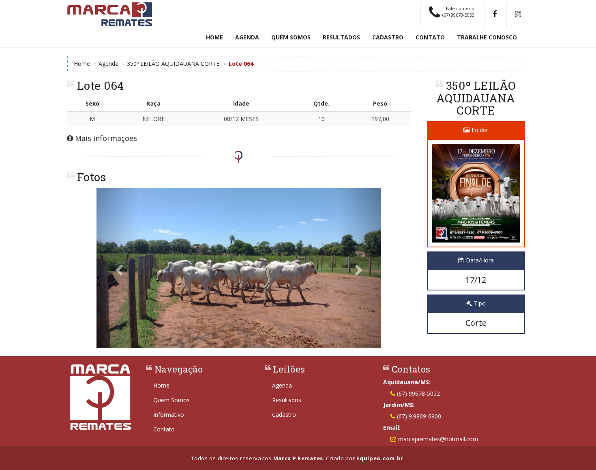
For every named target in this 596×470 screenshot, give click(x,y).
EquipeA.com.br (379, 458)
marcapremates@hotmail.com (438, 439)
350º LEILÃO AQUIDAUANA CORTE (173, 63)
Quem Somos (291, 37)
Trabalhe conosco (487, 37)
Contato (430, 37)
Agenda (247, 37)
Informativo (168, 414)
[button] (117, 268)
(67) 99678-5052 (418, 393)
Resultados (341, 37)
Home (214, 37)
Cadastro (387, 37)
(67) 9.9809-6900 (419, 416)
